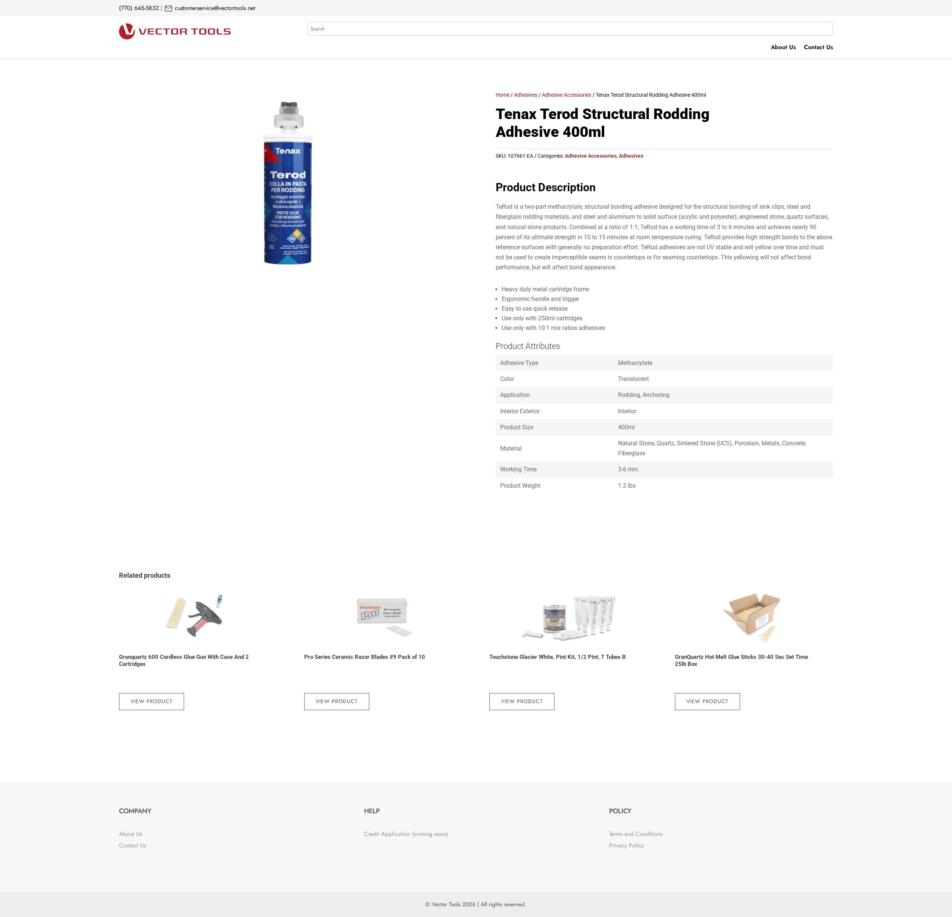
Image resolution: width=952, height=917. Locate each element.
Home (502, 95)
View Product (152, 701)
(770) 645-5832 (139, 8)
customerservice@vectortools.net (214, 8)
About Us (783, 48)
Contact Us (818, 48)
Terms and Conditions (635, 834)
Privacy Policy (626, 845)
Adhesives (525, 95)
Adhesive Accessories (566, 95)
